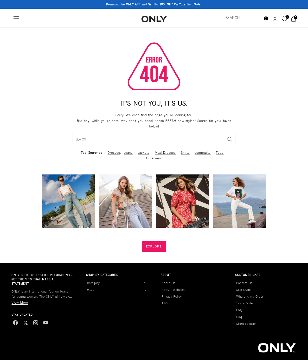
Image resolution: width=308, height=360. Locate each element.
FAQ (239, 310)
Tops (220, 152)
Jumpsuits (203, 152)
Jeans (128, 152)
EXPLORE (154, 246)
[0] (284, 19)
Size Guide (243, 290)
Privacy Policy (172, 296)
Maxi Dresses (165, 152)
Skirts (185, 152)
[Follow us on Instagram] (35, 323)
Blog (239, 317)
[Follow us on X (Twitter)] (25, 323)
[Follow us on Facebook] (15, 323)
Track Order (245, 303)
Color (90, 290)
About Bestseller (174, 290)
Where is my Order (249, 296)
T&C (165, 303)
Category (93, 283)
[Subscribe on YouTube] (46, 323)
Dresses (114, 152)
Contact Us (244, 283)
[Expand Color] (145, 290)
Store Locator (246, 324)
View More (20, 302)
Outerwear (154, 158)
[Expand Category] (145, 283)
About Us (168, 283)
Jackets (143, 152)
